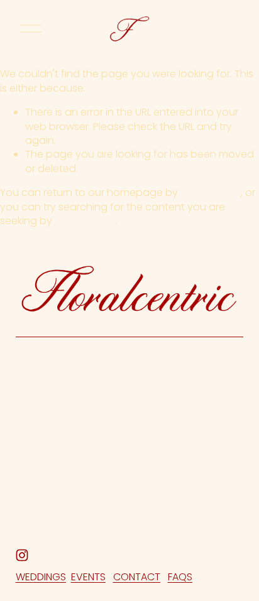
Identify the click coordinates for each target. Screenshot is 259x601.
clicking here (210, 192)
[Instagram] (22, 555)
